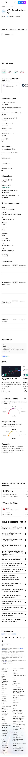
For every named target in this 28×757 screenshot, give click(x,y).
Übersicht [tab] (4, 29)
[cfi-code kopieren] (7, 256)
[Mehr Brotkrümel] (7, 6)
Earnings (3, 700)
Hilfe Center (15, 702)
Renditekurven (5, 709)
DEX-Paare (4, 684)
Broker (14, 681)
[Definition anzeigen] (14, 102)
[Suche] (14, 2)
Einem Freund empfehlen (4, 729)
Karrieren (14, 704)
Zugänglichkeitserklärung (18, 724)
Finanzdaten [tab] (12, 29)
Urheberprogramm (6, 731)
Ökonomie (3, 698)
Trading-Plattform (16, 740)
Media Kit (14, 705)
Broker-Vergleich (16, 683)
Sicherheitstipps (16, 726)
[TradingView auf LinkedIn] (17, 638)
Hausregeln (4, 733)
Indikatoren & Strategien (4, 748)
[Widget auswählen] (25, 398)
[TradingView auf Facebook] (6, 638)
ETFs (2, 678)
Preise (13, 672)
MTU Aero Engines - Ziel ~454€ (9, 379)
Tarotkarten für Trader (17, 711)
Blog (13, 700)
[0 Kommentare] (8, 391)
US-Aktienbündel (16, 692)
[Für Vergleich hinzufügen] (17, 85)
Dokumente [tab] (21, 29)
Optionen (3, 711)
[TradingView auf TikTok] (24, 638)
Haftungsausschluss (17, 719)
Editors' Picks (4, 743)
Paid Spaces (4, 754)
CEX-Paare (4, 682)
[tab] (15, 265)
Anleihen (3, 679)
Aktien (3, 676)
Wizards (3, 750)
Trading (3, 739)
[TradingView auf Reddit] (2, 641)
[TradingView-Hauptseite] (7, 631)
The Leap (14, 685)
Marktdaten (15, 673)
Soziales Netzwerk (6, 725)
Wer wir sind (15, 697)
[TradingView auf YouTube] (10, 638)
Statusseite (15, 729)
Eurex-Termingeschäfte (18, 691)
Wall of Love (4, 727)
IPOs (2, 703)
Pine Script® (4, 714)
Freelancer (4, 752)
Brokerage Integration (17, 747)
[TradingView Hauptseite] (5, 2)
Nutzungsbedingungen (18, 718)
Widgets (14, 734)
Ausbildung (4, 741)
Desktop (3, 721)
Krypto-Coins (4, 681)
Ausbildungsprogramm (18, 750)
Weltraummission (16, 699)
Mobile (3, 719)
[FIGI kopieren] (13, 251)
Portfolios (3, 708)
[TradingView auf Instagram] (13, 638)
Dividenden (4, 702)
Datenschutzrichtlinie (17, 721)
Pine (2, 686)
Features (14, 670)
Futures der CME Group (18, 689)
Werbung (14, 745)
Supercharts (4, 671)
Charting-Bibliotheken (17, 736)
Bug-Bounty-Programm (18, 728)
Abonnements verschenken (19, 675)
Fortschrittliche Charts (17, 739)
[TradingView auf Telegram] (20, 638)
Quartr (4, 661)
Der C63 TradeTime (17, 713)
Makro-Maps (4, 713)
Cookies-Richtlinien (17, 723)
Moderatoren (4, 735)
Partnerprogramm (16, 748)
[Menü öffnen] (2, 2)
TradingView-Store (17, 710)
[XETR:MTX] (3, 375)
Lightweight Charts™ (17, 737)
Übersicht (14, 680)
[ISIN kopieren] (12, 245)
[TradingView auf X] (2, 638)
